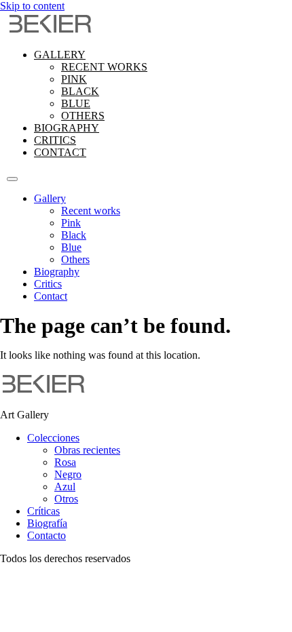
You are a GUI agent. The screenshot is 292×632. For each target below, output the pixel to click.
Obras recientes (87, 450)
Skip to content (32, 6)
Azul (64, 486)
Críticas (43, 511)
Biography (66, 128)
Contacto (46, 535)
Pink (74, 79)
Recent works (104, 67)
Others (83, 115)
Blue (75, 103)
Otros (66, 499)
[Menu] (12, 179)
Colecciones (53, 437)
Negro (67, 474)
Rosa (65, 462)
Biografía (47, 523)
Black (80, 91)
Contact (60, 152)
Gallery (60, 54)
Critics (55, 140)
